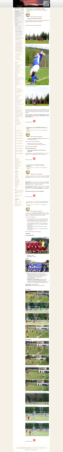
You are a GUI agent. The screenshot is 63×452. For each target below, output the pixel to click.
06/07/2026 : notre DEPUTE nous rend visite (19, 37)
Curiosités (16, 75)
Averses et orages (17, 92)
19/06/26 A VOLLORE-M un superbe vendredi (19, 39)
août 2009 (16, 185)
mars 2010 (16, 177)
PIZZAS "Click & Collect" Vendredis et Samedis (18, 50)
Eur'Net (16, 196)
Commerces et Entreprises (18, 100)
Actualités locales (17, 66)
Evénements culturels (18, 107)
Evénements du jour (17, 164)
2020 (15, 126)
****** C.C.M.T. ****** (18, 105)
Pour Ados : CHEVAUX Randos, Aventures (18, 46)
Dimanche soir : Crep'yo (18, 51)
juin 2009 (16, 186)
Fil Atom (16, 203)
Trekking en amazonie (18, 111)
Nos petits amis (17, 120)
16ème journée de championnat (36, 174)
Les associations (17, 96)
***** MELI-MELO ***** (18, 116)
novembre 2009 (17, 181)
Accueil (16, 63)
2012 (15, 144)
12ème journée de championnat (36, 16)
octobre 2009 (16, 182)
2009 (15, 152)
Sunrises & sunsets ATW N (19, 114)
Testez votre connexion (18, 21)
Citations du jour (17, 166)
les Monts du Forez (17, 195)
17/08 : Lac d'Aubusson (18, 28)
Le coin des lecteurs (18, 67)
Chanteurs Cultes (17, 121)
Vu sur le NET (17, 119)
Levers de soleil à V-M (18, 88)
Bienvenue (16, 106)
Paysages (16, 82)
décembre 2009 (17, 180)
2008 (15, 154)
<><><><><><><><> (18, 40)
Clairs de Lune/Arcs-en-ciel (18, 91)
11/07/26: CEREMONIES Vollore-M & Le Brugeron (18, 34)
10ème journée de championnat (36, 136)
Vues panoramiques (17, 81)
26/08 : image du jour (18, 25)
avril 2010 (16, 176)
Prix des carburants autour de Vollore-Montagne (19, 13)
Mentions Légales (34, 449)
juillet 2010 (16, 172)
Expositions (16, 158)
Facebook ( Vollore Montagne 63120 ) (19, 192)
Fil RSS (16, 200)
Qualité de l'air (17, 19)
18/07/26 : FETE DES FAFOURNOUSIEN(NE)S (18, 31)
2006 (15, 157)
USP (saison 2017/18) (18, 130)
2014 (15, 139)
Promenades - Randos (18, 95)
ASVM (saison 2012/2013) (18, 143)
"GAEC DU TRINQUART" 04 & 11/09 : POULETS (19, 48)
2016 (15, 134)
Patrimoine (16, 76)
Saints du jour (17, 163)
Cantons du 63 (17, 57)
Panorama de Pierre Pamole (19, 77)
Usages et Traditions (18, 101)
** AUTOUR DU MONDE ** (18, 110)
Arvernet (16, 20)
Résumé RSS (17, 205)
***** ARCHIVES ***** (18, 124)
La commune (16, 71)
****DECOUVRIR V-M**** (18, 70)
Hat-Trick (39, 231)
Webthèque (16, 167)
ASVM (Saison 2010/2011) (18, 148)
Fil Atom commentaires (18, 204)
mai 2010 (16, 175)
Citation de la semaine (18, 162)
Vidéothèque (16, 168)
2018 (15, 129)
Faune (16, 86)
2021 (15, 125)
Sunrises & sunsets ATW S (19, 115)
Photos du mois (17, 159)
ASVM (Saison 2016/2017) (18, 133)
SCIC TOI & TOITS (18, 29)
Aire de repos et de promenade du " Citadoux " (19, 79)
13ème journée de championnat (36, 211)
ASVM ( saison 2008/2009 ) (19, 153)
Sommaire (16, 62)
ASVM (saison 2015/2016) (18, 135)
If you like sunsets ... (18, 59)
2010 (15, 149)
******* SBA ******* (17, 102)
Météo (16, 17)
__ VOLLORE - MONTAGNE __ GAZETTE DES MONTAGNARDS (19, 6)
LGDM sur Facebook (18, 15)
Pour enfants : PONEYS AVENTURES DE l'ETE (18, 43)
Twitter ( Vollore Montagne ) (19, 190)
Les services (16, 97)
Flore (15, 87)
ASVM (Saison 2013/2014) (18, 140)
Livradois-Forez (17, 16)
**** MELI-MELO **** (18, 54)
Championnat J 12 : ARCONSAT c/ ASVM (35, 9)
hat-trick (35, 146)
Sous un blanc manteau (18, 83)
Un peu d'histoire (17, 72)
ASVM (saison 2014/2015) (18, 138)
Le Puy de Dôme (17, 58)
